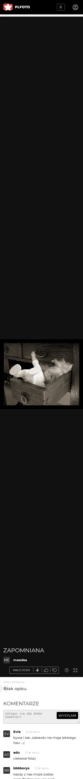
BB (6, 770)
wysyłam (67, 715)
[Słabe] (54, 670)
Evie (17, 732)
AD (6, 755)
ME (6, 660)
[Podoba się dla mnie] (46, 670)
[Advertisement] (41, 58)
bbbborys (21, 768)
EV (6, 734)
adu (16, 752)
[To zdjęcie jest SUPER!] (37, 670)
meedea (20, 660)
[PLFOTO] (16, 7)
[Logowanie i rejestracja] (75, 7)
